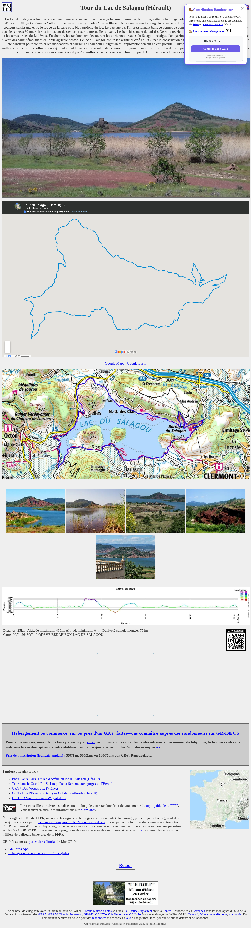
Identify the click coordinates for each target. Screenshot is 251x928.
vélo (128, 918)
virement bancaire (213, 24)
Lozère (167, 911)
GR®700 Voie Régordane (111, 914)
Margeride (235, 914)
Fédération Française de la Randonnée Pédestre (71, 822)
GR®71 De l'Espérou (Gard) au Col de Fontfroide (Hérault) (54, 793)
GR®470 (135, 914)
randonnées (99, 918)
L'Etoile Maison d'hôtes (97, 911)
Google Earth (136, 363)
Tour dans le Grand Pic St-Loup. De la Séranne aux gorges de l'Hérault (62, 784)
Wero (196, 24)
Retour (125, 865)
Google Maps (114, 363)
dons (139, 830)
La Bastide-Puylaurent (138, 911)
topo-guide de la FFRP (162, 806)
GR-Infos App (18, 849)
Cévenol (193, 914)
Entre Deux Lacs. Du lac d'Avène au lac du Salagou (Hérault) (56, 779)
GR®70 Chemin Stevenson (65, 914)
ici (158, 747)
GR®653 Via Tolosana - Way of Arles (39, 798)
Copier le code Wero (215, 48)
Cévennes (199, 911)
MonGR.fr (88, 810)
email (91, 742)
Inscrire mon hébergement (208, 31)
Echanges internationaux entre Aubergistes (38, 853)
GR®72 (89, 914)
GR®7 (42, 914)
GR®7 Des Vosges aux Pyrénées (35, 788)
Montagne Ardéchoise (213, 914)
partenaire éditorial (42, 842)
